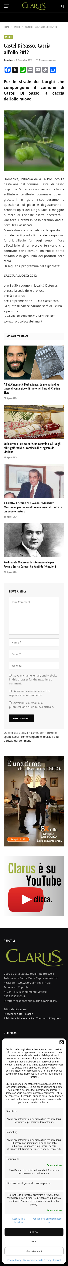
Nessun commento (47, 60)
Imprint (57, 1260)
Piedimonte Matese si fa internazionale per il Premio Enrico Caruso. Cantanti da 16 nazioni (30, 564)
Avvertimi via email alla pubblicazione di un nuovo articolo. (31, 705)
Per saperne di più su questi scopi (47, 1220)
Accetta (34, 1232)
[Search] (62, 6)
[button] (61, 1042)
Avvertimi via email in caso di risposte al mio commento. (29, 693)
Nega (34, 1241)
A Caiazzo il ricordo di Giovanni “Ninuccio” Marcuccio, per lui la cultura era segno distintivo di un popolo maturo (33, 507)
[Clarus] (34, 6)
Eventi (8, 36)
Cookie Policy (14, 1260)
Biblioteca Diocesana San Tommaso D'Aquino (32, 1018)
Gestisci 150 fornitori (18, 1220)
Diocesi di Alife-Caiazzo (18, 1014)
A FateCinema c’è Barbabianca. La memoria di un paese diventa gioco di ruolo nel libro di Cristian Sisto (32, 388)
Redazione (8, 60)
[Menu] (6, 6)
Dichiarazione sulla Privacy (37, 1260)
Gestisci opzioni (34, 1251)
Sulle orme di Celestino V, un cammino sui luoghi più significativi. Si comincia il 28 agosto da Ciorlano (32, 448)
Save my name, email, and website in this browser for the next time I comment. (33, 679)
